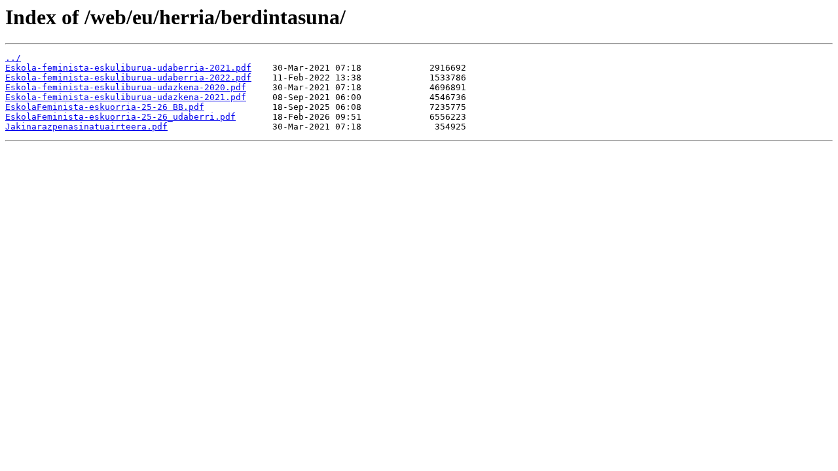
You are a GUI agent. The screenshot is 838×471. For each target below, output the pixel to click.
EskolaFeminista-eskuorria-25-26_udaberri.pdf (120, 117)
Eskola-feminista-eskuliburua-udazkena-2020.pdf (125, 87)
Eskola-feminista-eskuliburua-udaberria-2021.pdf (128, 68)
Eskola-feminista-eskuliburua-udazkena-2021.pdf (125, 97)
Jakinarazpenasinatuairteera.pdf (86, 126)
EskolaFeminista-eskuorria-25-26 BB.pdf (104, 107)
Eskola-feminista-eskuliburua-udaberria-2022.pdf (128, 77)
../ (13, 58)
